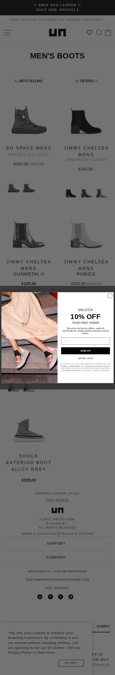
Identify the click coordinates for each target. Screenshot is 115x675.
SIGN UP (85, 350)
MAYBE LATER (85, 358)
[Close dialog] (109, 295)
